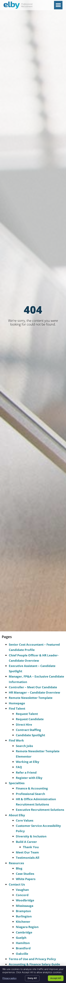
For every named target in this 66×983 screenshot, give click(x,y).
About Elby (17, 815)
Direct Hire (24, 724)
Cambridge (24, 932)
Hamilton (23, 943)
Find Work (16, 740)
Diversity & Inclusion (31, 836)
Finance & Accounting (32, 788)
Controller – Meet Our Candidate (33, 687)
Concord (22, 895)
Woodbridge (25, 900)
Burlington (24, 916)
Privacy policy (9, 978)
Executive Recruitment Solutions (40, 810)
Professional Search (30, 794)
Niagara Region (27, 927)
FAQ (19, 767)
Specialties (16, 783)
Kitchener (23, 922)
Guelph (21, 938)
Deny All (32, 978)
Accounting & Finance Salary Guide (34, 964)
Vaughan (22, 890)
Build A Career (26, 842)
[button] (58, 5)
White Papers (25, 879)
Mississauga (24, 906)
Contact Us (17, 884)
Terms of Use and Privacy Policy (32, 959)
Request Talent (27, 714)
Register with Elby (29, 778)
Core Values (24, 820)
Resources (16, 863)
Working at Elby (27, 762)
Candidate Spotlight (30, 735)
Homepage (17, 703)
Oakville (22, 954)
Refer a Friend (26, 772)
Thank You (31, 847)
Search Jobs (24, 746)
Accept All (55, 978)
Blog (19, 868)
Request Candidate (30, 719)
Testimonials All (27, 858)
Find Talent (17, 708)
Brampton (23, 911)
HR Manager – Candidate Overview (34, 692)
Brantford (23, 948)
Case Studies (25, 874)
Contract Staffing (28, 730)
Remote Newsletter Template (30, 698)
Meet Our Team (27, 852)
